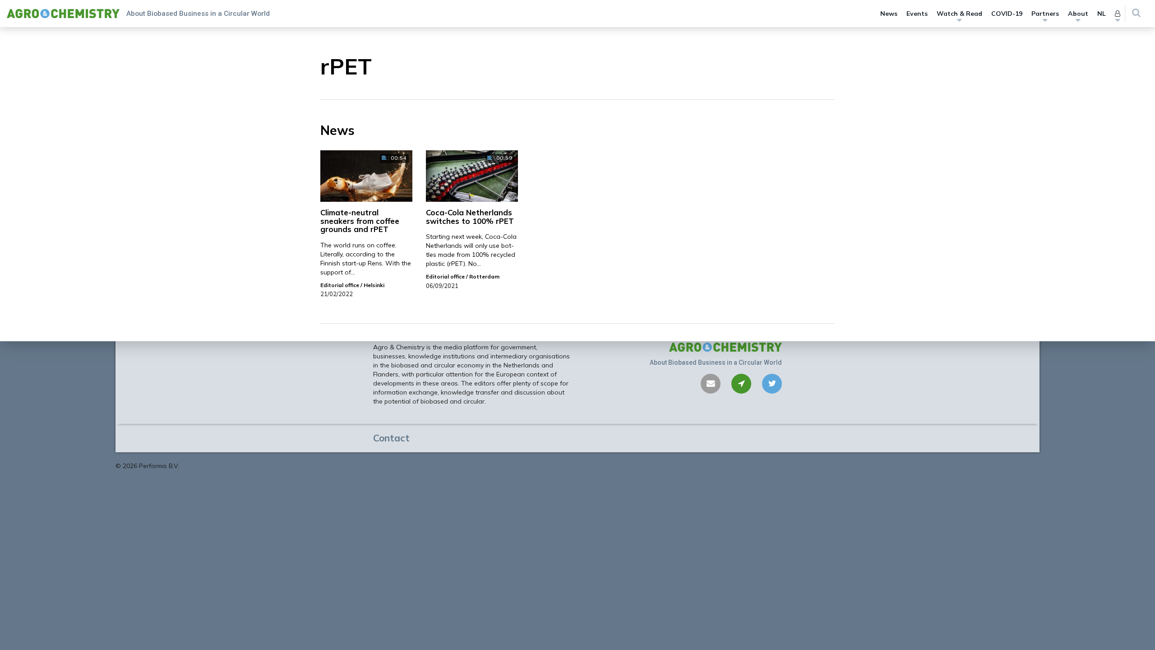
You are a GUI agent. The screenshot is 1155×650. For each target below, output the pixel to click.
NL (1101, 13)
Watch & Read (959, 13)
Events (917, 13)
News (888, 13)
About (1078, 13)
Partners (1045, 13)
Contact (391, 438)
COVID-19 (1006, 13)
